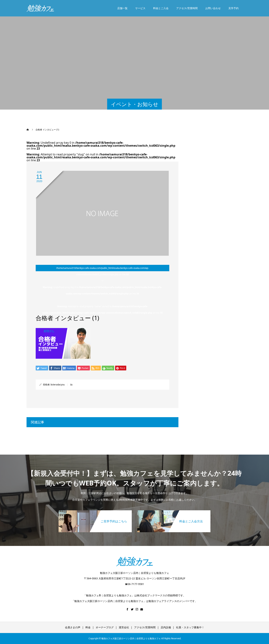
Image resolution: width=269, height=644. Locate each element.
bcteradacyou (58, 384)
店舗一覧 (122, 8)
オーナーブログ (105, 627)
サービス (140, 8)
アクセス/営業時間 (187, 8)
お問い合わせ (213, 8)
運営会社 (124, 627)
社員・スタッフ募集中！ (190, 627)
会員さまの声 (72, 627)
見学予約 (233, 8)
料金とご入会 (161, 8)
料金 (88, 627)
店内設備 (166, 627)
